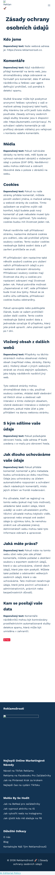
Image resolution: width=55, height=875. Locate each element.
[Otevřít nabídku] (49, 5)
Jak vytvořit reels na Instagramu (22, 813)
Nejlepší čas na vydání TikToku (21, 785)
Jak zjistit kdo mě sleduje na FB (22, 818)
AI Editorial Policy (10, 873)
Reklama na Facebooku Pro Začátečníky (27, 775)
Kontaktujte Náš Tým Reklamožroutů (24, 846)
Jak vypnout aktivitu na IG (19, 808)
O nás (6, 837)
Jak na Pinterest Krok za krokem (22, 780)
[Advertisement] (27, 670)
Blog (5, 841)
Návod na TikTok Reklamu (18, 770)
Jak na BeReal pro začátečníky (21, 803)
